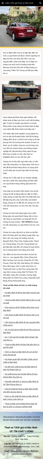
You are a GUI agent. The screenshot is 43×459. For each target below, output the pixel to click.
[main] (21, 27)
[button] (2, 3)
